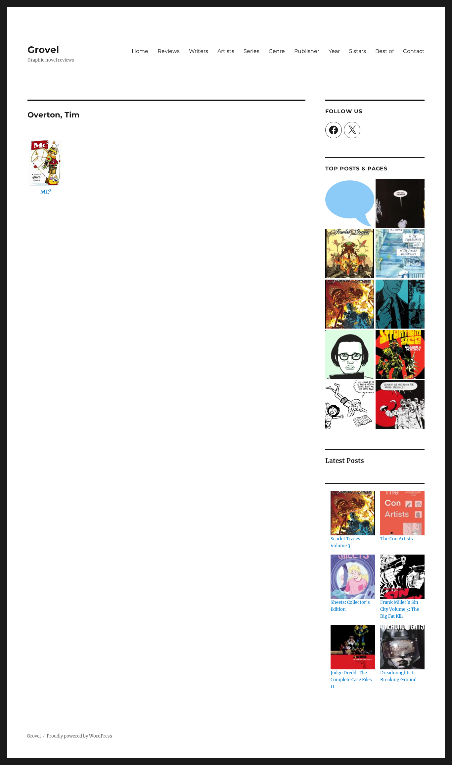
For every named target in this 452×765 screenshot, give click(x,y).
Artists (225, 51)
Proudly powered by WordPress (79, 736)
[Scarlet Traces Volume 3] (349, 304)
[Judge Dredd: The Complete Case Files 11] (353, 647)
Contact (414, 51)
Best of (384, 51)
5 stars (357, 51)
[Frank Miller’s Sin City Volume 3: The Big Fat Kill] (402, 577)
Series (251, 51)
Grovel (43, 49)
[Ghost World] (349, 354)
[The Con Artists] (402, 513)
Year (334, 51)
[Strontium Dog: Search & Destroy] (400, 354)
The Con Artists (396, 539)
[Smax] (400, 203)
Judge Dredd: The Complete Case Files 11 (351, 680)
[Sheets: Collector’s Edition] (353, 577)
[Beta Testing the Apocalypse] (400, 404)
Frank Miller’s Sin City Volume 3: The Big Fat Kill (399, 609)
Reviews (169, 51)
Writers (198, 51)
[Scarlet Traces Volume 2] (349, 253)
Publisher (306, 51)
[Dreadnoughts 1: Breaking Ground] (402, 647)
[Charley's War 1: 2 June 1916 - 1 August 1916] (349, 203)
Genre (277, 51)
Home (140, 51)
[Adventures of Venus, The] (349, 404)
